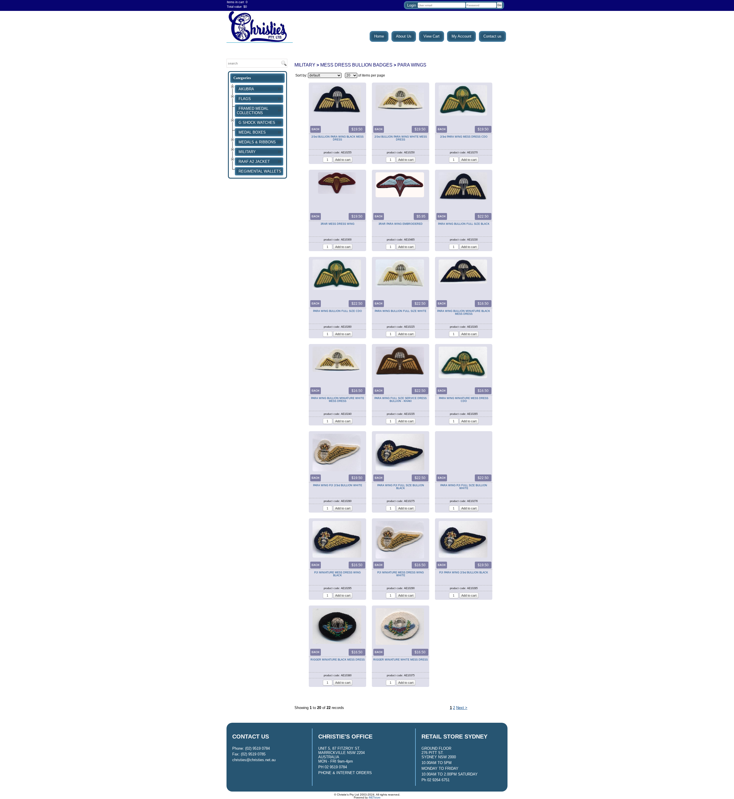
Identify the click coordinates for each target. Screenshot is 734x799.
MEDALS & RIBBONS (257, 142)
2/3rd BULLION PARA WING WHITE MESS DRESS (400, 137)
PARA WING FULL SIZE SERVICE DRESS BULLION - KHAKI (400, 399)
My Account (461, 36)
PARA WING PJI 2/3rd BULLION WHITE (337, 485)
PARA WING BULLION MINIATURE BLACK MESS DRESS (463, 312)
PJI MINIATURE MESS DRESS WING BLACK (337, 573)
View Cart (431, 36)
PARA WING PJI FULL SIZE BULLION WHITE (463, 486)
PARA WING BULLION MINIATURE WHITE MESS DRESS (337, 399)
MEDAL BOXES (252, 132)
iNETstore (374, 797)
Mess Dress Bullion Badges (356, 64)
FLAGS (245, 99)
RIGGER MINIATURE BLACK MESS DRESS (338, 659)
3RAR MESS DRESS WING (337, 223)
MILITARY (247, 152)
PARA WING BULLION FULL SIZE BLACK (463, 223)
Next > (461, 708)
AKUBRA (246, 89)
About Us (403, 36)
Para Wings (411, 64)
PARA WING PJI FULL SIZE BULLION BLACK (400, 486)
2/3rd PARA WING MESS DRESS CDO (463, 136)
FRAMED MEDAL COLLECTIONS (252, 110)
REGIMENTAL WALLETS (260, 171)
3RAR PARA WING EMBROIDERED (400, 223)
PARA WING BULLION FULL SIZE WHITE (400, 311)
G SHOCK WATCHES (257, 122)
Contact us (492, 36)
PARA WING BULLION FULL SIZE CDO (337, 311)
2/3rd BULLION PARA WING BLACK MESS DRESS (337, 137)
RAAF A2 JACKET (254, 161)
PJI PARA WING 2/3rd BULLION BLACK (463, 572)
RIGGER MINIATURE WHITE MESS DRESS (400, 659)
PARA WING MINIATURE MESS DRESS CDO (463, 399)
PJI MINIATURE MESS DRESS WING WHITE (400, 573)
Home (379, 36)
